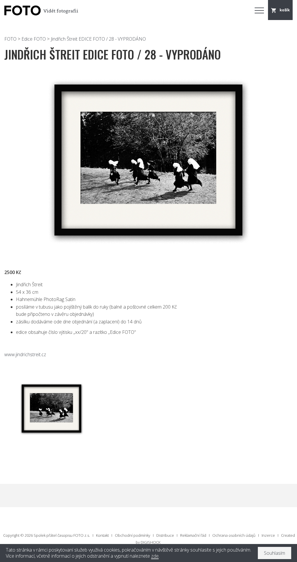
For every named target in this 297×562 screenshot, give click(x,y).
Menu (259, 10)
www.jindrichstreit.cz (25, 354)
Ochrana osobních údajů (234, 535)
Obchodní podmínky (132, 535)
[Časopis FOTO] (21, 11)
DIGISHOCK (150, 542)
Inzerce (268, 535)
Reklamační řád (193, 535)
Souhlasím (274, 553)
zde (155, 556)
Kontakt (102, 535)
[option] (148, 161)
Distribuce (165, 535)
